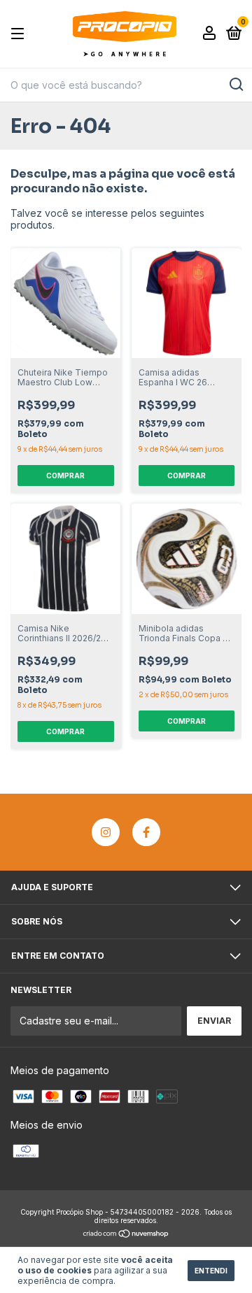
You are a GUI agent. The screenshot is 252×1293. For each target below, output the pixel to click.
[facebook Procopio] (146, 832)
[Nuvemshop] (126, 1234)
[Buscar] (235, 84)
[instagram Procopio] (106, 832)
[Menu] (19, 34)
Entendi (211, 1270)
